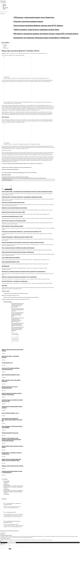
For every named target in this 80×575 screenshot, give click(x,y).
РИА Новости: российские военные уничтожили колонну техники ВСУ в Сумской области (37, 34)
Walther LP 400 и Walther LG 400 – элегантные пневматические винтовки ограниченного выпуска (11, 439)
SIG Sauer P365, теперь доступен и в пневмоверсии (13, 491)
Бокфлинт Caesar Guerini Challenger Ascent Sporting (14, 208)
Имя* (11, 185)
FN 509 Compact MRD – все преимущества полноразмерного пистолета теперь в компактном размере (27, 191)
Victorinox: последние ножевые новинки (19, 21)
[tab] (6, 301)
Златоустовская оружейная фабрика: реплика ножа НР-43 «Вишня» (29, 25)
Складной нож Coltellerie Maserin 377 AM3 (12, 216)
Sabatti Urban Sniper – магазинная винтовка (10, 356)
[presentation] (6, 301)
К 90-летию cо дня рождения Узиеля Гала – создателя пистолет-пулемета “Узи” (21, 231)
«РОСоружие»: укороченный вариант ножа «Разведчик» (25, 17)
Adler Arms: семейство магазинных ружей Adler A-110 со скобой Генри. (19, 277)
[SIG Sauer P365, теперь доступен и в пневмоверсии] (13, 490)
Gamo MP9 (4, 285)
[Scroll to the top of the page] (0, 541)
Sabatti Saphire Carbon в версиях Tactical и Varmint (12, 446)
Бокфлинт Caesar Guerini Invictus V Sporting (12, 466)
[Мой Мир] (8, 11)
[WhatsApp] (7, 11)
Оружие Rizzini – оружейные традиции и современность (12, 453)
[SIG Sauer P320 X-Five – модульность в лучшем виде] (13, 485)
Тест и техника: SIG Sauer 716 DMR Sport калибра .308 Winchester (18, 248)
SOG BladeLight (5, 266)
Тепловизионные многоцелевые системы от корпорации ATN (12, 471)
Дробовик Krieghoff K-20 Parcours (10, 433)
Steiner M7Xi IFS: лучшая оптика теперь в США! (13, 212)
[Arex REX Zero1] (7, 481)
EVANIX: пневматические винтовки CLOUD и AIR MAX (12, 350)
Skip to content (3, 0)
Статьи (5, 46)
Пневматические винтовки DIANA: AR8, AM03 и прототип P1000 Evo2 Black (11, 460)
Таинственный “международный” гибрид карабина (12, 407)
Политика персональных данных (6, 535)
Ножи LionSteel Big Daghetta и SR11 (11, 261)
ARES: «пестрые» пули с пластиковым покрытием (11, 380)
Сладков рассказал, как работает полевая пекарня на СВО (12, 400)
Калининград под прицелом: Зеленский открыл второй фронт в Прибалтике (33, 38)
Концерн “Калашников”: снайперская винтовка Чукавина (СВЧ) (17, 237)
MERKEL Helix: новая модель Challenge (8, 295)
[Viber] (5, 11)
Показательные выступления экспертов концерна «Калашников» (18, 252)
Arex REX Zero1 (6, 482)
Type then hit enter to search (21, 542)
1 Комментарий (6, 484)
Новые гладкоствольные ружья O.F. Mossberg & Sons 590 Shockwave (14, 299)
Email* (11, 188)
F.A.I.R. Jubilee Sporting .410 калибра (11, 257)
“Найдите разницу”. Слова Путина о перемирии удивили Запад (28, 29)
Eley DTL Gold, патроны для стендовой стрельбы (14, 220)
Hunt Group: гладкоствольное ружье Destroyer (13, 202)
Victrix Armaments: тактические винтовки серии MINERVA (12, 427)
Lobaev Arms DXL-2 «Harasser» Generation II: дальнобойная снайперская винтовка (22, 197)
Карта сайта (2, 534)
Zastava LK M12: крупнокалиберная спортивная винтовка (11, 368)
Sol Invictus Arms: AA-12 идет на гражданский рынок (10, 387)
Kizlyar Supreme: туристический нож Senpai (12, 226)
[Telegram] (4, 11)
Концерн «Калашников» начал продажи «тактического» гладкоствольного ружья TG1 (23, 242)
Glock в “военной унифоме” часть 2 (10, 413)
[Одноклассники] (2, 11)
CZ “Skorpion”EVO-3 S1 (7, 362)
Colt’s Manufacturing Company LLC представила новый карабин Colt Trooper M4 (12, 420)
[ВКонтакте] (1, 11)
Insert (10, 548)
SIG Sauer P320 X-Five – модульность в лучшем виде (15, 281)
